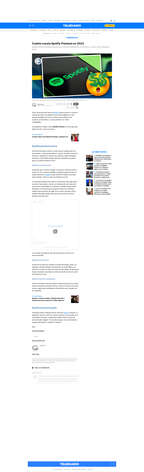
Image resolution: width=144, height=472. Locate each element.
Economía (104, 30)
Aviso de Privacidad (57, 469)
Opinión (111, 30)
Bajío (93, 20)
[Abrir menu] (30, 25)
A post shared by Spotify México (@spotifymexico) (55, 247)
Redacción (40, 104)
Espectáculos (71, 30)
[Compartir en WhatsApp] (57, 104)
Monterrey (57, 20)
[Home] (72, 26)
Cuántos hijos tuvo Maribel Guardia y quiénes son (50, 137)
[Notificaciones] (111, 20)
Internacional (95, 30)
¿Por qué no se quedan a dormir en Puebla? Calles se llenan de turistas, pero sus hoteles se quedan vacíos (103, 184)
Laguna (74, 20)
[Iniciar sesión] (114, 20)
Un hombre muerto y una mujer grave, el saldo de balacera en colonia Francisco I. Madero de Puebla (102, 175)
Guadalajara (66, 20)
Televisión (62, 30)
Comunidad (42, 30)
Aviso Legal (67, 469)
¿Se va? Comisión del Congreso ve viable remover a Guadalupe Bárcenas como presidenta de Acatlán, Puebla (103, 192)
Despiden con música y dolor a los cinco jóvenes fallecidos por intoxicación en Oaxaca (102, 158)
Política (55, 30)
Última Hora (34, 30)
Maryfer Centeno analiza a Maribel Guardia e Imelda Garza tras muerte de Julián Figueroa (48, 299)
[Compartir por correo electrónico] (71, 104)
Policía (49, 30)
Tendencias (80, 30)
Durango (99, 20)
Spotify (56, 112)
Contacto (90, 469)
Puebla (81, 20)
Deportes (87, 30)
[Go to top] (113, 464)
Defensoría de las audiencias (79, 469)
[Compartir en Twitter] (64, 104)
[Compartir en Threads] (67, 104)
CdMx (50, 20)
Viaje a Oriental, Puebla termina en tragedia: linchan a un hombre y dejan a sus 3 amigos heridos (103, 167)
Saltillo (87, 20)
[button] (72, 107)
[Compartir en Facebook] (61, 104)
